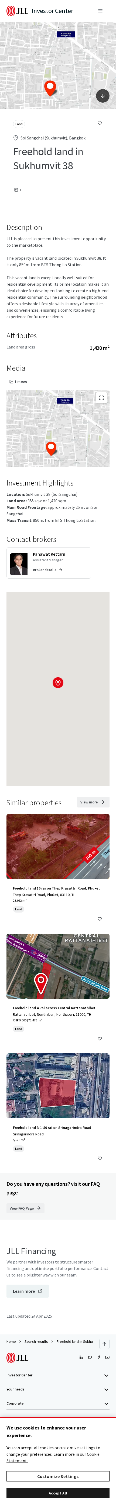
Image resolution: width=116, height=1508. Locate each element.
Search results (36, 1341)
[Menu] (100, 11)
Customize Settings (58, 1476)
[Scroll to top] (104, 1344)
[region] (58, 1462)
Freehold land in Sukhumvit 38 (80, 1341)
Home (11, 1341)
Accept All (58, 1493)
